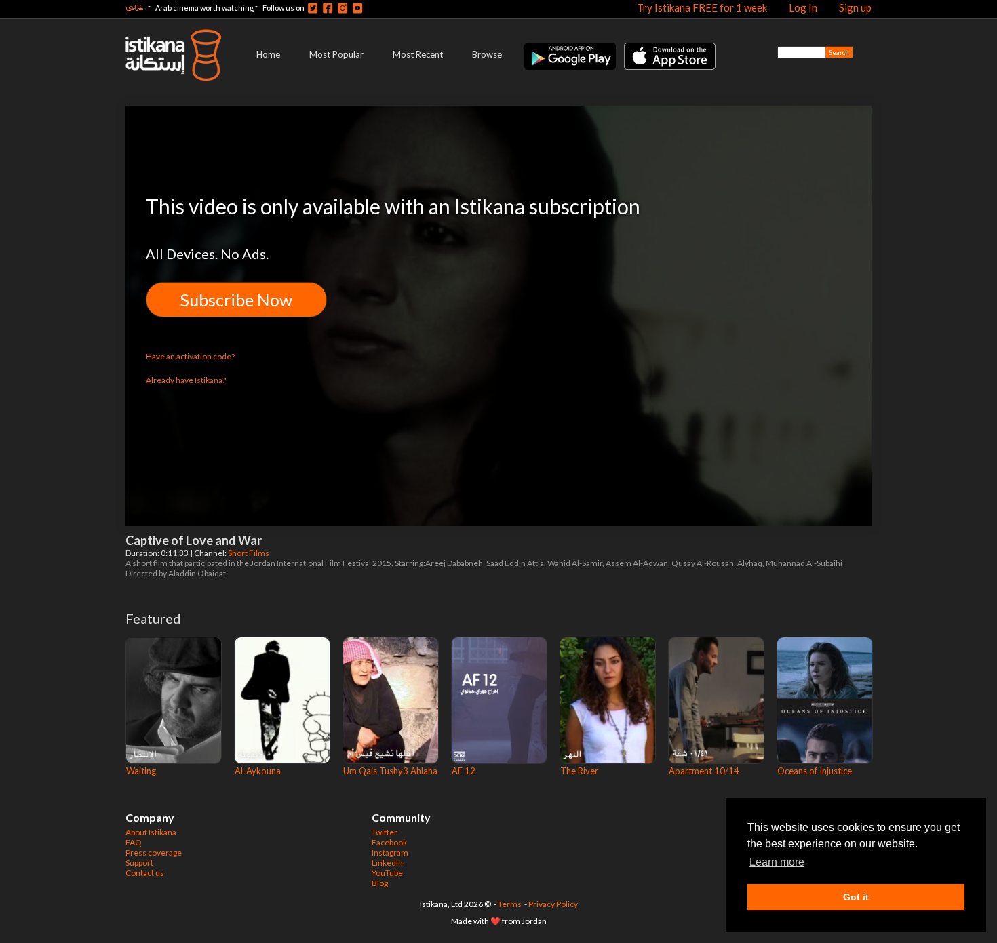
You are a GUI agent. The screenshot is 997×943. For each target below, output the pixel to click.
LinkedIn (387, 863)
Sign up (855, 7)
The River (579, 770)
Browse (487, 54)
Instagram (390, 852)
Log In (803, 7)
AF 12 (463, 770)
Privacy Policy (553, 904)
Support (139, 863)
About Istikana (150, 832)
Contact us (144, 873)
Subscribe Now (236, 299)
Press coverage (153, 852)
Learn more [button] (776, 862)
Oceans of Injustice (814, 770)
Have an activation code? (190, 356)
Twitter (384, 832)
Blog (380, 883)
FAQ (133, 842)
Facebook (389, 842)
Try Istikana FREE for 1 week (702, 7)
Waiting (141, 770)
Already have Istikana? (186, 380)
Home (268, 54)
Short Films (249, 553)
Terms (510, 904)
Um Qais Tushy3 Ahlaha (390, 770)
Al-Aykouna (258, 770)
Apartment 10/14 (704, 770)
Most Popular (336, 54)
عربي (134, 6)
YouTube (387, 873)
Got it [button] (856, 896)
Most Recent (418, 54)
